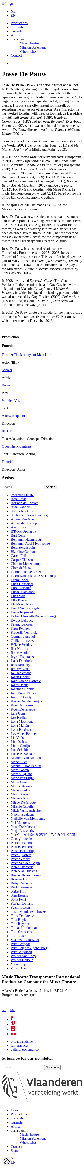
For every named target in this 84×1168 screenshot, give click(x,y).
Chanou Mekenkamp (26, 564)
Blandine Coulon (23, 551)
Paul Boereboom (22, 847)
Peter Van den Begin (25, 863)
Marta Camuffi (21, 782)
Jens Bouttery (20, 665)
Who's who (28, 51)
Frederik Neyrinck (24, 632)
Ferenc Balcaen (22, 624)
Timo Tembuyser (23, 915)
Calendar (17, 31)
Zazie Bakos (19, 968)
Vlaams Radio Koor (25, 940)
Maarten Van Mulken (26, 758)
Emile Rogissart (22, 612)
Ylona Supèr (20, 964)
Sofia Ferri (18, 899)
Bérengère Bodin (23, 547)
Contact (16, 55)
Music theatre (29, 43)
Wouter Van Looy (23, 956)
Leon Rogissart (21, 729)
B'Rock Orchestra (23, 531)
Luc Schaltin (20, 750)
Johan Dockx (20, 677)
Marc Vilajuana (21, 774)
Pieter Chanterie (22, 867)
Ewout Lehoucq (22, 620)
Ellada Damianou (23, 592)
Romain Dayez (21, 879)
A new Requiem (13, 416)
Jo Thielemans (21, 673)
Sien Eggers (19, 895)
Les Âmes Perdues (24, 733)
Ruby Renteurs (21, 883)
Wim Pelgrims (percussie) (29, 948)
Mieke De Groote (23, 802)
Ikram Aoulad (20, 653)
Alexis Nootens (22, 511)
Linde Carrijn (20, 746)
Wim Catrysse (20, 944)
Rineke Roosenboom (26, 875)
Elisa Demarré (21, 588)
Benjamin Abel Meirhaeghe (30, 543)
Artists (15, 35)
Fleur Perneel (20, 628)
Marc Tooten (20, 770)
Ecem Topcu (20, 580)
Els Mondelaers (22, 604)
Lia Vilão (17, 737)
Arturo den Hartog (24, 523)
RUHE (7, 431)
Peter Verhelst (20, 859)
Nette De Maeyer (23, 826)
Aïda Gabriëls (20, 507)
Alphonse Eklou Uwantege (30, 515)
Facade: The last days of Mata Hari (26, 355)
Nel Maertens (20, 822)
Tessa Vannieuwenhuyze (28, 911)
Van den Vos (11, 400)
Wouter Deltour (22, 960)
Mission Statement (33, 47)
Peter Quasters (21, 855)
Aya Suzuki (19, 527)
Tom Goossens (21, 932)
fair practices (20, 1045)
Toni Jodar (18, 936)
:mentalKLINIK (22, 495)
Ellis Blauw (19, 600)
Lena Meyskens (22, 721)
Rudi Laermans (21, 887)
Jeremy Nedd (20, 669)
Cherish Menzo (21, 568)
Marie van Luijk (22, 778)
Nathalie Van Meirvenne (28, 818)
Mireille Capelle (22, 806)
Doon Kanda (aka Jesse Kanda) (33, 576)
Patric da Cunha (22, 843)
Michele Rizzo (21, 798)
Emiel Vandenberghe (25, 608)
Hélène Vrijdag (21, 644)
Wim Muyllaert (21, 952)
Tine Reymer (20, 924)
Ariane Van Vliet (23, 519)
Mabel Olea (19, 762)
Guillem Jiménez (22, 640)
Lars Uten (18, 713)
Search (15, 1150)
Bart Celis (18, 535)
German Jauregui (23, 636)
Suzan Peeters (20, 907)
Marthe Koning (21, 786)
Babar (6, 385)
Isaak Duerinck (21, 661)
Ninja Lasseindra (23, 831)
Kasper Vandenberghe (26, 701)
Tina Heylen (19, 920)
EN (13, 15)
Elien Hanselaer (22, 584)
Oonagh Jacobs (21, 839)
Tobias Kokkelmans (25, 928)
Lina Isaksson (20, 742)
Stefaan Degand (22, 903)
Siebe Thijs (19, 891)
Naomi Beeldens (22, 814)
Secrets (7, 370)
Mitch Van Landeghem (27, 810)
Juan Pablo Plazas (23, 693)
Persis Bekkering (23, 851)
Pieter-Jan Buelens (24, 871)
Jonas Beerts (19, 685)
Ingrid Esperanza (23, 657)
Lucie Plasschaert (23, 754)
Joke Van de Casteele (26, 681)
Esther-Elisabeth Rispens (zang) (33, 616)
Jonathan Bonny (22, 689)
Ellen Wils (18, 596)
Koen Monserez (22, 705)
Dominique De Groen (26, 572)
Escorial (7, 462)
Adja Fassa (18, 499)
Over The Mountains (16, 446)
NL (13, 11)
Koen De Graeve (23, 709)
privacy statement (23, 1041)
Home (15, 1110)
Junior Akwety (21, 697)
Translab (17, 27)
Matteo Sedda (20, 790)
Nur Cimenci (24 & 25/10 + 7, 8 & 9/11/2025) (43, 835)
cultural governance (25, 1049)
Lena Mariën (20, 725)
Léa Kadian (19, 717)
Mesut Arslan (20, 794)
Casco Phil (18, 555)
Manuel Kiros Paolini (26, 766)
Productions (19, 23)
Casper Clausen (22, 560)
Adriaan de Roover (24, 503)
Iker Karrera (19, 649)
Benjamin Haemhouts (26, 539)
